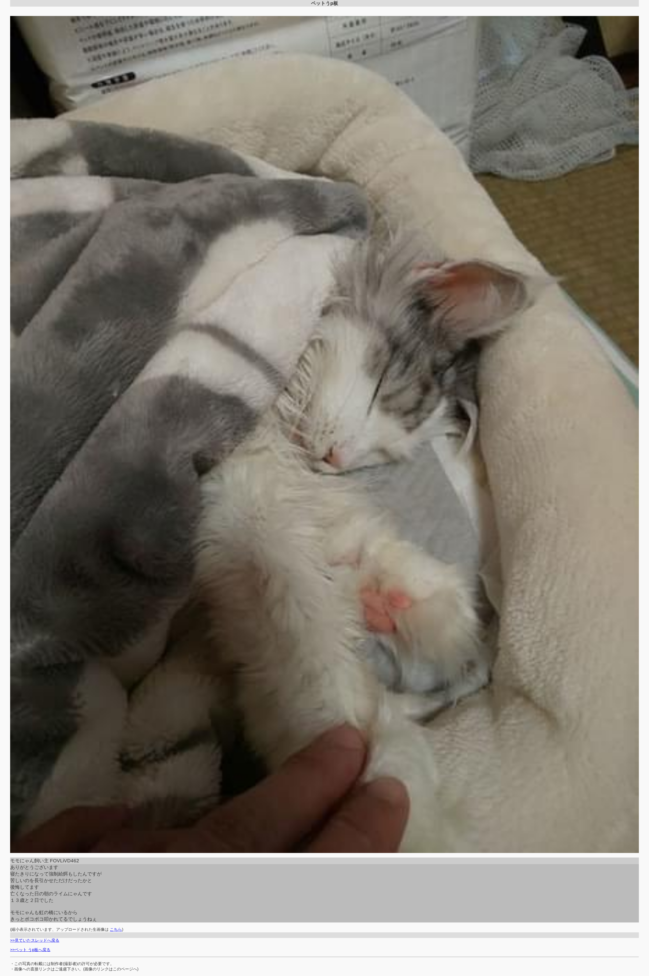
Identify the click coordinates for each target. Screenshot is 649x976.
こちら (116, 929)
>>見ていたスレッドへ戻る (34, 940)
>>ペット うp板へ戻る (30, 950)
